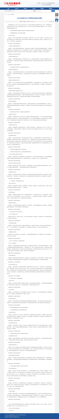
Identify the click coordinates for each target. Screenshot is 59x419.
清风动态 (25, 8)
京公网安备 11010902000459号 (9, 417)
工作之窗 (33, 8)
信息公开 (16, 8)
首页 (8, 8)
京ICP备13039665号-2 (17, 417)
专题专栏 (42, 8)
